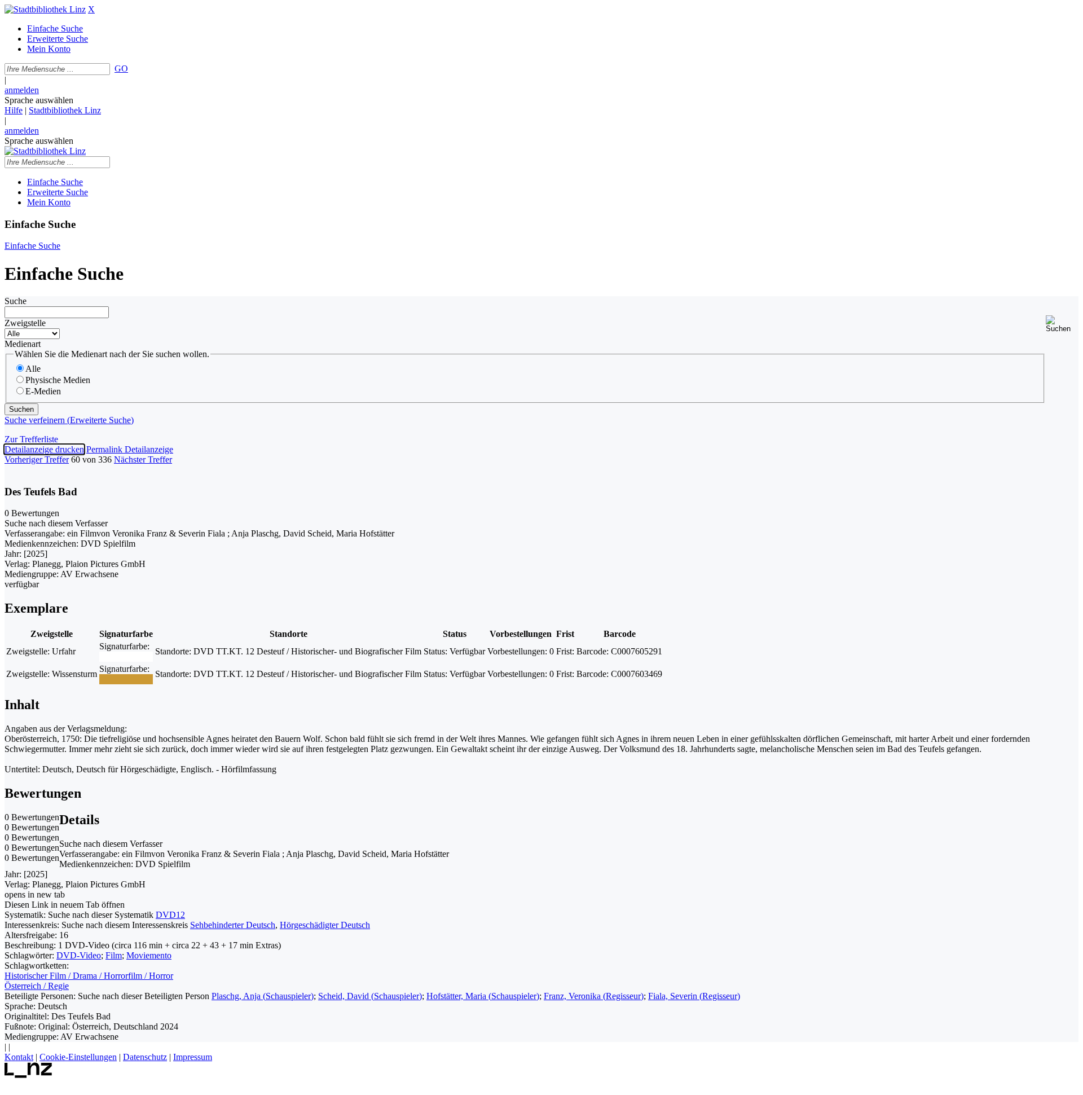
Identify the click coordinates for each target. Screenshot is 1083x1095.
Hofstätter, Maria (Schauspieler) (482, 996)
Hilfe (14, 110)
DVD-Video (78, 955)
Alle (33, 368)
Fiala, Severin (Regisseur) (694, 996)
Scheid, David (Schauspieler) (370, 996)
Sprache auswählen (39, 100)
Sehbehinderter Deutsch (232, 925)
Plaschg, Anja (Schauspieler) (263, 996)
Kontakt (19, 1057)
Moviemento (148, 955)
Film (113, 955)
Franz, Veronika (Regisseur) (594, 996)
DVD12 (170, 915)
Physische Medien (57, 380)
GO (121, 68)
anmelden (22, 90)
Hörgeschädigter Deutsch (325, 925)
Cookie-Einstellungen (78, 1057)
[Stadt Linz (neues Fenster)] (28, 1075)
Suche (16, 301)
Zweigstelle (25, 323)
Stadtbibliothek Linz (65, 110)
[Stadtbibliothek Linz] (45, 9)
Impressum (192, 1057)
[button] (1062, 324)
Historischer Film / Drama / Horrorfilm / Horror (89, 975)
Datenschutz (145, 1057)
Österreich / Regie (37, 986)
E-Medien (43, 391)
